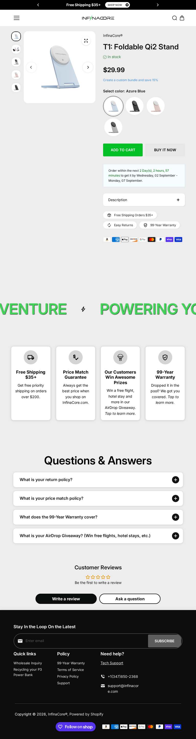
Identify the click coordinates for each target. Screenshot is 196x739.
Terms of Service (70, 670)
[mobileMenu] (16, 18)
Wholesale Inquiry (28, 663)
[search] (175, 18)
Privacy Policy (68, 676)
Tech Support (112, 663)
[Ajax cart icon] (182, 18)
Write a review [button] (66, 598)
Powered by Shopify (86, 714)
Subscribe (164, 641)
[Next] (157, 5)
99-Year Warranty (71, 663)
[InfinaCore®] (98, 18)
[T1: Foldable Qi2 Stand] (86, 40)
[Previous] (38, 5)
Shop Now (115, 4)
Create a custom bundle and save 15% (130, 80)
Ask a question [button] (130, 598)
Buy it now (165, 150)
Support (63, 683)
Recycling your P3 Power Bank (28, 672)
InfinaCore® (57, 714)
